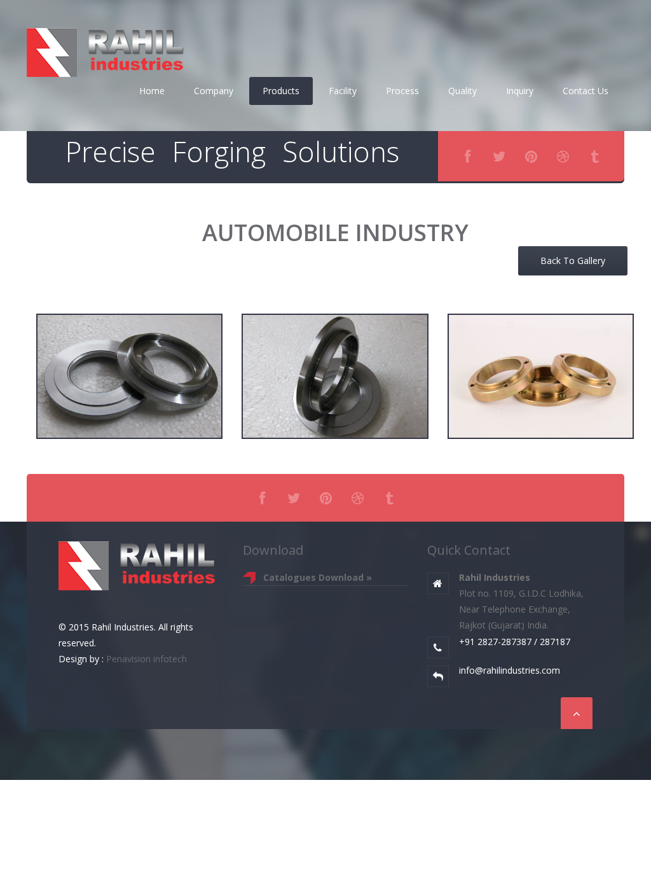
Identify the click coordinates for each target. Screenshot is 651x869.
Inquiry (519, 91)
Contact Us (585, 91)
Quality (462, 91)
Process (402, 91)
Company (213, 91)
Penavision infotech (145, 659)
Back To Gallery (572, 260)
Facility (343, 91)
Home (152, 91)
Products (281, 91)
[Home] (106, 50)
